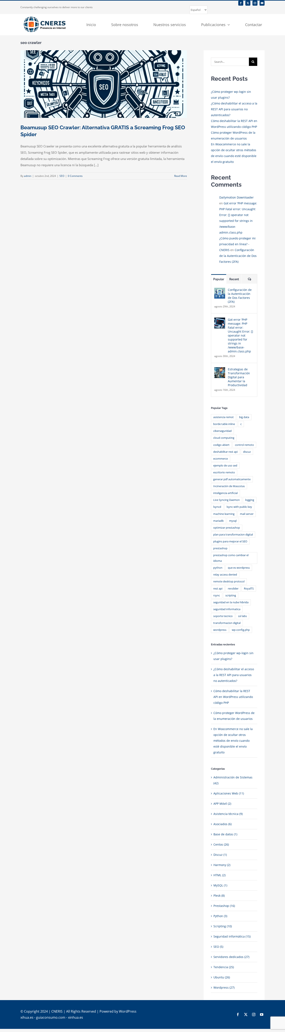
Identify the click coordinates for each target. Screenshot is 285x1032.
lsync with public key (239, 507)
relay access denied (225, 574)
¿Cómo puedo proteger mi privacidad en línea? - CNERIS (237, 244)
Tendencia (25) (223, 967)
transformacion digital (227, 623)
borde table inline (224, 424)
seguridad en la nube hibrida (230, 602)
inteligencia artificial (225, 493)
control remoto (244, 445)
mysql (233, 521)
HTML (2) (219, 875)
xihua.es (26, 1017)
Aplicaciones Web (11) (228, 793)
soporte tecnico (223, 616)
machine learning (224, 514)
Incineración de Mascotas (229, 486)
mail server (246, 514)
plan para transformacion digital (233, 534)
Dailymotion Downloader (236, 197)
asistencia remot (223, 417)
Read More (180, 176)
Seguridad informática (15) (232, 936)
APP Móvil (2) (222, 804)
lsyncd (217, 507)
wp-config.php (241, 630)
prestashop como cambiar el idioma (230, 558)
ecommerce (220, 458)
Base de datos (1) (225, 834)
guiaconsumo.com (50, 1017)
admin (27, 176)
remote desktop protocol (229, 581)
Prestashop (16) (224, 906)
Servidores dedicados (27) (231, 957)
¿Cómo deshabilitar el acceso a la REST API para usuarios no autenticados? (234, 109)
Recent (234, 279)
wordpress (219, 630)
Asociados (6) (222, 824)
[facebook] (240, 3)
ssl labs (242, 616)
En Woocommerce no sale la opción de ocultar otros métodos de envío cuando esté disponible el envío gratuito (233, 740)
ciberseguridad (222, 431)
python (217, 567)
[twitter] (247, 3)
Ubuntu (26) (221, 977)
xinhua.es (75, 1017)
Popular (218, 279)
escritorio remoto (224, 472)
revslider (233, 588)
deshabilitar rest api (225, 452)
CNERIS (57, 1011)
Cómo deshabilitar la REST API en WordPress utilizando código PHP (233, 697)
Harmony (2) (221, 865)
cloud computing (223, 438)
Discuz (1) (220, 855)
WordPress (127, 1011)
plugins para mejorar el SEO (230, 541)
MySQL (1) (220, 885)
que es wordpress (239, 567)
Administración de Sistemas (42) (232, 780)
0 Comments (75, 176)
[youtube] (262, 3)
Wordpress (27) (224, 987)
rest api (217, 588)
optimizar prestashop (226, 527)
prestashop (220, 548)
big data (244, 417)
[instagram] (254, 3)
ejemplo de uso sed (225, 465)
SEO (61, 176)
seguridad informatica (226, 609)
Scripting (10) (222, 926)
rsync (216, 595)
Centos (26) (221, 844)
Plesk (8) (219, 896)
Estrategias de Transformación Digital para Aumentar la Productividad (239, 377)
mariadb (218, 521)
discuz (247, 452)
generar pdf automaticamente (232, 479)
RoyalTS (249, 588)
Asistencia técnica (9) (228, 814)
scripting (230, 595)
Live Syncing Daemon (226, 500)
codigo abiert (221, 445)
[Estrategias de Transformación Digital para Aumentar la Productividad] (219, 370)
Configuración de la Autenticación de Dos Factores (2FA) (238, 256)
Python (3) (220, 916)
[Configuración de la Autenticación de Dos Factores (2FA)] (219, 291)
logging (249, 500)
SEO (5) (218, 947)
